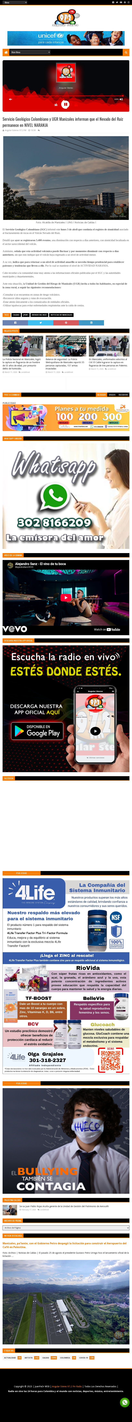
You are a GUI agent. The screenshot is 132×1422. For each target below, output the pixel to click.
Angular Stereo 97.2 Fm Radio (66, 1386)
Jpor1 (25, 315)
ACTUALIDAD (10, 1358)
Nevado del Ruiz (39, 315)
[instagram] (128, 2)
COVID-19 (83, 1358)
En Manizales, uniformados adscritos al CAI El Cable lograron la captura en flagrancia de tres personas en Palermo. (108, 362)
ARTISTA (29, 1358)
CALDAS (16, 315)
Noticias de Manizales (61, 315)
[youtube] (121, 2)
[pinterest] (124, 2)
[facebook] (113, 2)
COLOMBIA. (65, 1358)
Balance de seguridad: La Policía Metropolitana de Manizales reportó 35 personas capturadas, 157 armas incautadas (65, 364)
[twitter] (117, 2)
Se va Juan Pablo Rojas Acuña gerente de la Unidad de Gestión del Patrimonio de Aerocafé (63, 1206)
